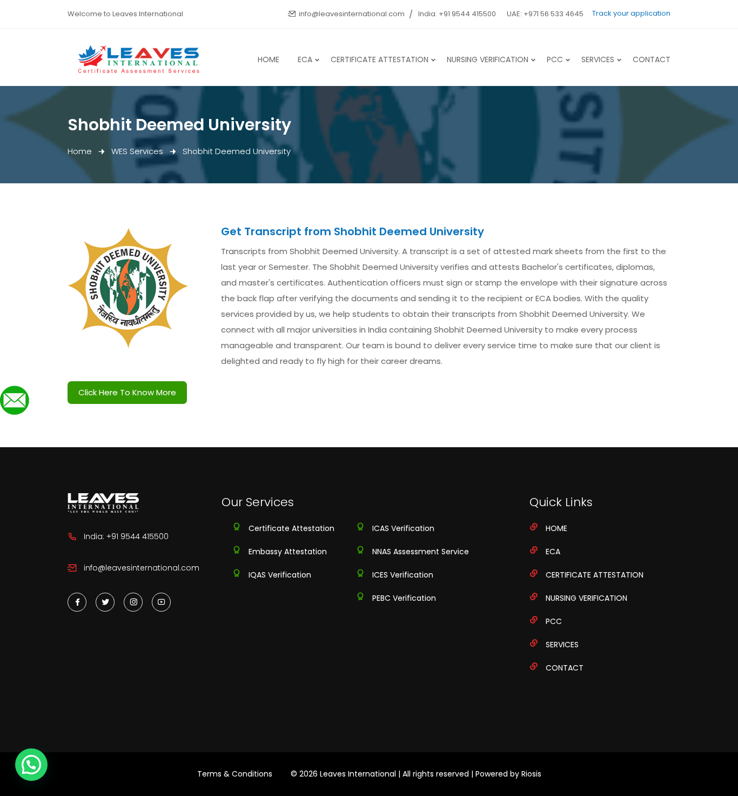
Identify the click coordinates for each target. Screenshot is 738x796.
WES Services (137, 151)
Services (597, 59)
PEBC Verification (404, 598)
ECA (305, 59)
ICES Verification (402, 575)
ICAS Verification (403, 528)
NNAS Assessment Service (420, 551)
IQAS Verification (280, 575)
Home (268, 59)
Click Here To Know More (127, 392)
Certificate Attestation (379, 59)
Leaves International (358, 773)
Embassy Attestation (288, 551)
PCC (555, 59)
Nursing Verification (487, 59)
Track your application (631, 13)
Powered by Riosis (508, 773)
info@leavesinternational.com (352, 14)
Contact (651, 59)
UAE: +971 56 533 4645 (545, 14)
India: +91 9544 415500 (457, 14)
